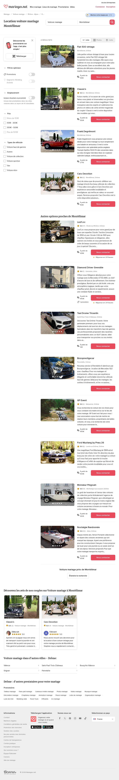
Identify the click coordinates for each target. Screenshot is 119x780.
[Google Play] (48, 728)
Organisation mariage (93, 695)
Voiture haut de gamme (16, 147)
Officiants (44, 699)
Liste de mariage (75, 695)
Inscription (110, 7)
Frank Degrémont (86, 131)
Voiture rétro (12, 170)
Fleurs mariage (61, 695)
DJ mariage (55, 699)
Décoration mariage (11, 695)
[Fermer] (32, 40)
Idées (72, 7)
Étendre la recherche (78, 576)
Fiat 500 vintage (85, 46)
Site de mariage (9, 760)
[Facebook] (60, 718)
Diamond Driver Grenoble (90, 267)
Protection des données (13, 728)
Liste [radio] (87, 40)
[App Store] (36, 728)
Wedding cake (22, 699)
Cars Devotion (84, 173)
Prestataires (63, 7)
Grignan (7, 671)
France (99, 719)
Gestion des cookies (11, 731)
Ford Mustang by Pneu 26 (90, 442)
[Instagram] (75, 718)
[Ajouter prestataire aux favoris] (71, 48)
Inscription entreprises (12, 747)
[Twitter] (65, 718)
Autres (9, 152)
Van (8, 165)
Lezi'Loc (81, 222)
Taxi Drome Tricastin (87, 313)
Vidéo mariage (76, 691)
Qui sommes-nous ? (11, 750)
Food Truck (34, 699)
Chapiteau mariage (28, 695)
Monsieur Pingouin (86, 485)
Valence (7, 665)
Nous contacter (103, 77)
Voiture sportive (13, 161)
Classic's (81, 89)
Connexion (100, 7)
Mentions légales (10, 721)
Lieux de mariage (49, 7)
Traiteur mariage (10, 691)
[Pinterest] (70, 718)
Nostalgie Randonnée (88, 527)
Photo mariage (62, 691)
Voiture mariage (19, 14)
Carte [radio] (111, 40)
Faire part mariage (25, 691)
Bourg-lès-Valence (87, 665)
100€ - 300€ (12, 123)
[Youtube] (80, 718)
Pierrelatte (46, 671)
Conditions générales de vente (15, 724)
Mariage (7, 14)
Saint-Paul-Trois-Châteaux (52, 665)
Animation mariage (45, 695)
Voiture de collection (15, 156)
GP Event (82, 400)
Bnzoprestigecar (85, 358)
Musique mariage (91, 691)
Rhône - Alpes (33, 14)
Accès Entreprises (108, 3)
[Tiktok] (85, 718)
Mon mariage (35, 7)
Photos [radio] (99, 40)
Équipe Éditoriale (10, 753)
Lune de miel (8, 699)
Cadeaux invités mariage (44, 691)
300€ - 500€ (12, 127)
